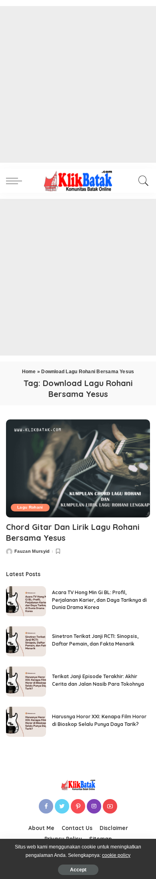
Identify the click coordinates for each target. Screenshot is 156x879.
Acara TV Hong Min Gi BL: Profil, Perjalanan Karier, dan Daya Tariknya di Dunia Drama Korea (99, 599)
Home (29, 371)
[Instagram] (94, 806)
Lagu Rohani (30, 507)
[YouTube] (110, 806)
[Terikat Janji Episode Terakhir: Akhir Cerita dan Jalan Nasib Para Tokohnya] (26, 681)
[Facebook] (46, 806)
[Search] (141, 181)
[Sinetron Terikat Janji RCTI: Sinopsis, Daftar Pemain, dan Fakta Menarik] (26, 641)
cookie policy (116, 855)
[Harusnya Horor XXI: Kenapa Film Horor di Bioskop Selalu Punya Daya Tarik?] (26, 722)
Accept (78, 870)
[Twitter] (62, 806)
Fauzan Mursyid (32, 551)
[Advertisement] (78, 84)
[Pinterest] (78, 806)
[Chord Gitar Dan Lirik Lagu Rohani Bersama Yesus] (78, 468)
